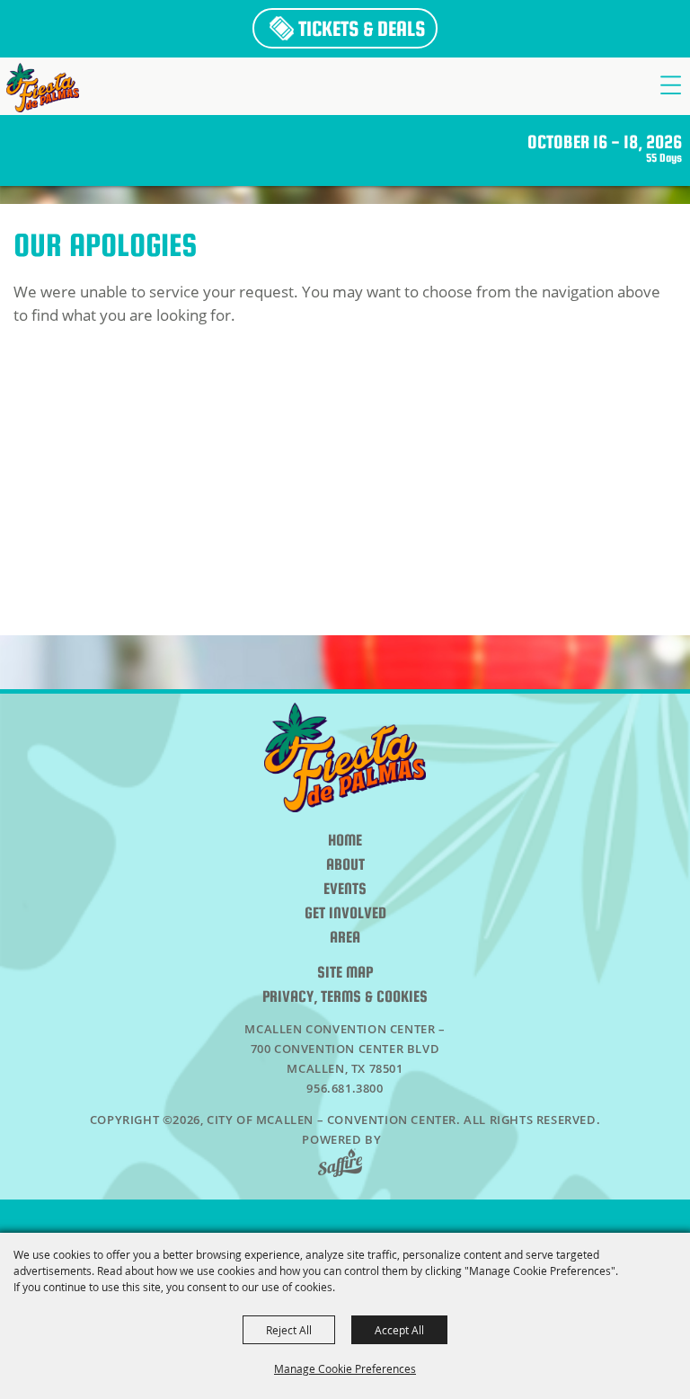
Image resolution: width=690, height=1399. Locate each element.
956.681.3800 (344, 1088)
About (345, 864)
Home (345, 840)
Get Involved (345, 913)
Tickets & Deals (361, 28)
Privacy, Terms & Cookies (345, 996)
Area (345, 937)
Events (345, 889)
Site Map (345, 972)
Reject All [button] (289, 1330)
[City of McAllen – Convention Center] (42, 87)
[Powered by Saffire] (345, 1164)
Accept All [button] (399, 1330)
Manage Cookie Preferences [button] (345, 1368)
